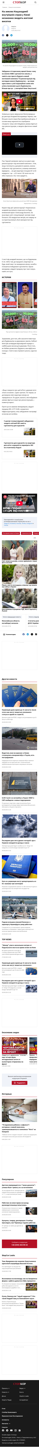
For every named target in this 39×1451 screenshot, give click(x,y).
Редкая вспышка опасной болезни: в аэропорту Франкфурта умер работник (17, 923)
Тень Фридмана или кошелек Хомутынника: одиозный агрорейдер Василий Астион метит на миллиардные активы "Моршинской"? (19, 1264)
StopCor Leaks (8, 1255)
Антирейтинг (24, 1400)
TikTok (6, 525)
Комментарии (11, 634)
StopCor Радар (6, 1400)
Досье (4, 1396)
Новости (4, 1392)
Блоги (22, 1392)
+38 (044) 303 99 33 (19, 1245)
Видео (22, 1388)
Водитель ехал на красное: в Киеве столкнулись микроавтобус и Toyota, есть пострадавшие (18, 755)
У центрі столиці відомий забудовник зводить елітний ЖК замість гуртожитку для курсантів (19, 423)
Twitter (24, 523)
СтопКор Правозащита (9, 1412)
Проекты (5, 1388)
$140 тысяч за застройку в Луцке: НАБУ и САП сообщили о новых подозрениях (18, 799)
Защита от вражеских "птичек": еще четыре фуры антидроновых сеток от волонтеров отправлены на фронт (14, 1059)
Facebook (13, 523)
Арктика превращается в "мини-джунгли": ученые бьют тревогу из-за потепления (19, 1186)
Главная (4, 7)
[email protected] (19, 1443)
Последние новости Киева (11, 533)
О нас (3, 1409)
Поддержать (21, 1083)
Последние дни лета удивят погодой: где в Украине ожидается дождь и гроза (18, 841)
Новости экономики (15, 7)
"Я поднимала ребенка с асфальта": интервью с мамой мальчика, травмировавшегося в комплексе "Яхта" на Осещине (19, 1128)
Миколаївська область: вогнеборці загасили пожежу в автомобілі (11, 623)
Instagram (29, 523)
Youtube (18, 523)
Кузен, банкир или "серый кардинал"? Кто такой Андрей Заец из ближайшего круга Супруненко (18, 1298)
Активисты (5, 1420)
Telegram (6, 523)
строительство (26, 533)
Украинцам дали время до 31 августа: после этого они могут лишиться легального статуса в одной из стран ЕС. (19, 712)
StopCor (13, 27)
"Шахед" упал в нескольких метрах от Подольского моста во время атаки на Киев (19, 946)
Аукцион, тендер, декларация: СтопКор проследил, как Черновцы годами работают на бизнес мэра (19, 1222)
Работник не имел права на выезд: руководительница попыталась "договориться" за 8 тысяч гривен (15, 1205)
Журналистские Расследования (12, 1416)
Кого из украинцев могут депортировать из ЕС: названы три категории (19, 882)
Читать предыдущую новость (12, 617)
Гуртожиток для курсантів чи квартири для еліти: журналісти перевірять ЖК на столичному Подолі (19, 445)
